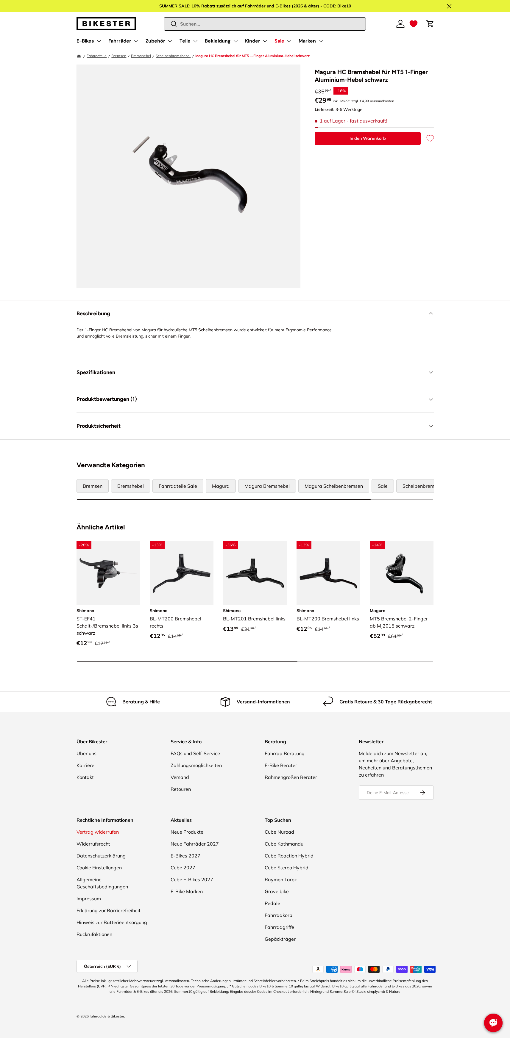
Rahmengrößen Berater (291, 777)
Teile (185, 41)
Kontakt (85, 777)
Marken (307, 41)
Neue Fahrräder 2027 (195, 844)
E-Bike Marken (187, 891)
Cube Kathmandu (284, 844)
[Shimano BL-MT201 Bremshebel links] (255, 573)
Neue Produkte (187, 832)
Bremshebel (141, 56)
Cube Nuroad (279, 832)
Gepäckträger (280, 939)
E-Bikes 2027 (185, 856)
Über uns (86, 753)
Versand (180, 777)
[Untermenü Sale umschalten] (289, 41)
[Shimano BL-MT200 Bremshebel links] (328, 573)
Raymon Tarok (281, 879)
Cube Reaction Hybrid (289, 856)
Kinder (252, 41)
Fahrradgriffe (279, 927)
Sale (279, 41)
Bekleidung (218, 41)
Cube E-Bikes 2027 (192, 879)
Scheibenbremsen (422, 486)
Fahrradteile (97, 56)
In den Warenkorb (368, 138)
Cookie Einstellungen (99, 868)
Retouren (181, 789)
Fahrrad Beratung (285, 753)
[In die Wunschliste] (427, 138)
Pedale (272, 903)
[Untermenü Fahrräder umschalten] (136, 41)
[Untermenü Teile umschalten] (195, 41)
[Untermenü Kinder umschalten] (265, 41)
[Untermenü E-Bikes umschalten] (98, 41)
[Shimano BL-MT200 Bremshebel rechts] (181, 573)
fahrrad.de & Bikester (107, 1016)
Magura (221, 486)
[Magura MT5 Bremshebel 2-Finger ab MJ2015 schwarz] (401, 573)
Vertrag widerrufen (98, 832)
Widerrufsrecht (93, 844)
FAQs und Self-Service (195, 753)
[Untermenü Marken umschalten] (320, 41)
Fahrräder (119, 41)
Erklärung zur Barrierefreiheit (109, 910)
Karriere (85, 765)
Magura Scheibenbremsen (334, 486)
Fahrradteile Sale (178, 486)
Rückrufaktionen (94, 934)
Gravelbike (277, 891)
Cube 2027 (183, 868)
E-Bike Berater (281, 765)
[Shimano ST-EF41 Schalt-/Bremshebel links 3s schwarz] (108, 573)
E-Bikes (85, 41)
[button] (413, 23)
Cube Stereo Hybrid (286, 868)
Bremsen (118, 56)
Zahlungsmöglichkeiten (196, 765)
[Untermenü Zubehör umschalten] (170, 41)
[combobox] (265, 24)
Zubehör (155, 41)
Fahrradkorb (278, 915)
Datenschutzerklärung (101, 856)
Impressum (89, 898)
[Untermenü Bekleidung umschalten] (235, 41)
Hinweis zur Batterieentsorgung (112, 922)
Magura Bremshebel (267, 486)
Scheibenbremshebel (173, 56)
